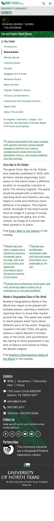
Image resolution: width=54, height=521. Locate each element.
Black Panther (11, 84)
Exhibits (6, 12)
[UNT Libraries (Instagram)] (18, 434)
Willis (10, 381)
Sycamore (24, 381)
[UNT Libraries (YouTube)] (25, 434)
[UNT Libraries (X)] (12, 434)
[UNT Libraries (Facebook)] (5, 434)
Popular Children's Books (17, 90)
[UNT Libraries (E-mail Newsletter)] (31, 434)
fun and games (13, 27)
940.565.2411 (15, 407)
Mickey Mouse (11, 57)
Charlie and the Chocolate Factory (22, 101)
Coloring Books (12, 63)
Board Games (11, 52)
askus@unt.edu (16, 401)
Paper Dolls (10, 106)
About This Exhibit (13, 112)
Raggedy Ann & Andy (15, 73)
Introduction (10, 46)
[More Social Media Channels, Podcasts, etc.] (38, 434)
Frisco (20, 385)
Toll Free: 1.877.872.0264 (22, 413)
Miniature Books (12, 79)
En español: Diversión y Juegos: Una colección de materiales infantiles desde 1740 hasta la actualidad (25, 123)
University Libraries (13, 8)
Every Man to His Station (24, 230)
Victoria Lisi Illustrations (16, 95)
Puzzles (8, 68)
